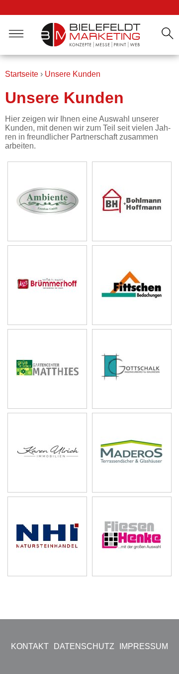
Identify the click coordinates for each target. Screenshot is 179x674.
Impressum (143, 646)
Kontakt (30, 646)
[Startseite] (91, 34)
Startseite (21, 74)
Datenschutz (84, 646)
